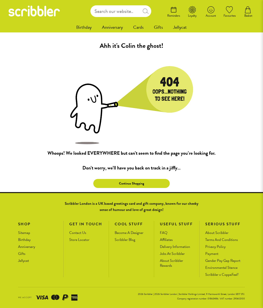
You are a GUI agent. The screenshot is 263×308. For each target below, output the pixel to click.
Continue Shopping (131, 183)
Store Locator (79, 239)
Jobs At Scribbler (172, 253)
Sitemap (24, 232)
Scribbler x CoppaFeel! (222, 274)
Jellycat (180, 27)
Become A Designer (129, 232)
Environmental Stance (221, 267)
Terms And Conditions (221, 239)
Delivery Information (175, 246)
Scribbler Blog (125, 239)
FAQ (163, 232)
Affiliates (166, 239)
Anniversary (112, 27)
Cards (138, 27)
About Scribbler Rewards (171, 263)
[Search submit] (145, 11)
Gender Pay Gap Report (222, 260)
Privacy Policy (215, 246)
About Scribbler (216, 232)
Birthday (84, 27)
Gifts (158, 27)
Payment (211, 253)
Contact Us (77, 232)
